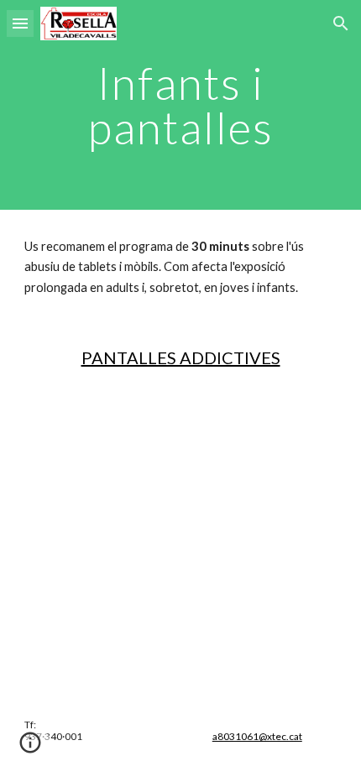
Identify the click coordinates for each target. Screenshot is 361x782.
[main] (181, 105)
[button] (20, 23)
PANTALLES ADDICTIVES (180, 357)
